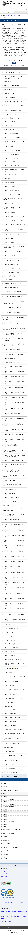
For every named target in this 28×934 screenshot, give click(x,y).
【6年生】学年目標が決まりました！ (13, 725)
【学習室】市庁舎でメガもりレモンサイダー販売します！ (14, 247)
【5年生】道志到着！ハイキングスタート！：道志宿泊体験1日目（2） (13, 470)
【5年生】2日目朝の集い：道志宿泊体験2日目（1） (14, 424)
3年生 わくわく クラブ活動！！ (11, 114)
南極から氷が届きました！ (10, 747)
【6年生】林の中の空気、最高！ (11, 647)
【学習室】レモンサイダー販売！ (12, 685)
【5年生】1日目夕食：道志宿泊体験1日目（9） (14, 435)
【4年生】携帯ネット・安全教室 (11, 264)
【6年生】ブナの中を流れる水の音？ (13, 644)
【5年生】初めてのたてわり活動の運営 (13, 194)
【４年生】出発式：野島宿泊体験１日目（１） (13, 350)
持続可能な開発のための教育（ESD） (12, 829)
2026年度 (5, 796)
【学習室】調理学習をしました (11, 118)
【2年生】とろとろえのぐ (10, 186)
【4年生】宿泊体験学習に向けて (11, 358)
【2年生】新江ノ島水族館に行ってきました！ (14, 256)
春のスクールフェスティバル (11, 89)
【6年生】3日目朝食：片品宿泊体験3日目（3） (14, 530)
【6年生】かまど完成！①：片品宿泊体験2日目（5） (14, 583)
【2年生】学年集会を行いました (11, 760)
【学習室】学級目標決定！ (10, 768)
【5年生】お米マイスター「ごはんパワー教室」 (14, 677)
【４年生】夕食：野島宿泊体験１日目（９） (13, 308)
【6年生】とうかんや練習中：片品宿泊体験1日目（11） (14, 620)
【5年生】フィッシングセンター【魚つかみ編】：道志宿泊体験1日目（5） (14, 456)
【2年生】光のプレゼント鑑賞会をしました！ (14, 690)
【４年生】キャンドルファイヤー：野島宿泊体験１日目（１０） (14, 302)
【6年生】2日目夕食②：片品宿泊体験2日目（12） (14, 546)
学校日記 (13, 15)
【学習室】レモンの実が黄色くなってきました (14, 170)
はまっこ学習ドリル (6, 874)
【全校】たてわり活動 (9, 146)
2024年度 (5, 809)
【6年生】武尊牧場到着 (9, 655)
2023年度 (19, 15)
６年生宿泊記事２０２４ (8, 821)
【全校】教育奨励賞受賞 (9, 238)
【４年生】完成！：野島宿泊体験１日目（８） (13, 313)
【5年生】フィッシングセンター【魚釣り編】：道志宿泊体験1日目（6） (14, 451)
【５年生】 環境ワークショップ (12, 234)
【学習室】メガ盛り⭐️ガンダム (11, 668)
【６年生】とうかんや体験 (10, 632)
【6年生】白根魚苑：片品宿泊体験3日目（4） (13, 525)
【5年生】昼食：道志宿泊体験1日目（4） (14, 460)
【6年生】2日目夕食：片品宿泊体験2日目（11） (14, 551)
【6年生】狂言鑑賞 (8, 203)
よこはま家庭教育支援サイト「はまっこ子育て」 (13, 903)
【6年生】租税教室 (8, 702)
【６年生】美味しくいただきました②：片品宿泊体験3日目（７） (14, 509)
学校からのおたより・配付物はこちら (12, 790)
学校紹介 (5, 783)
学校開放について (7, 858)
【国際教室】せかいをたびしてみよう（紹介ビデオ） (14, 198)
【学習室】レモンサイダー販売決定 (12, 260)
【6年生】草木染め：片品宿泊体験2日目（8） (13, 567)
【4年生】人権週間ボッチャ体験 (11, 190)
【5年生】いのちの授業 (9, 162)
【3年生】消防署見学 (9, 182)
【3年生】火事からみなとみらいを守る (13, 137)
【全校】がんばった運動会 (10, 710)
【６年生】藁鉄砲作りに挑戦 (11, 628)
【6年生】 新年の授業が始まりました (13, 175)
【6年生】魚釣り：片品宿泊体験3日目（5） (13, 520)
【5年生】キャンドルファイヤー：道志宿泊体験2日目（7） (14, 393)
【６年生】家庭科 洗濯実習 (11, 276)
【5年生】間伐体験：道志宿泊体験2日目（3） (13, 414)
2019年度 (5, 824)
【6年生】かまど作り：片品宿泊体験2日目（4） (14, 588)
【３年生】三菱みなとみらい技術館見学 (13, 354)
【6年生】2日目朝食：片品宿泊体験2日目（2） (14, 599)
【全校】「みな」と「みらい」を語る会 (13, 220)
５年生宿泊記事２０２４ (8, 806)
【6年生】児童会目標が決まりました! (13, 772)
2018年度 (5, 826)
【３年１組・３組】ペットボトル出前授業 (14, 216)
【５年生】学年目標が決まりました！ (13, 698)
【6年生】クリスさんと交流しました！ (13, 154)
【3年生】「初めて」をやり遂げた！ (13, 717)
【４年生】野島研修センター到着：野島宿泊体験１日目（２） (14, 344)
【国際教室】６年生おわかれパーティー (13, 101)
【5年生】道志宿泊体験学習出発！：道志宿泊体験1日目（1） (14, 476)
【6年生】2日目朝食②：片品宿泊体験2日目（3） (14, 593)
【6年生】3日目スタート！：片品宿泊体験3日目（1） (14, 541)
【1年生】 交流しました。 (10, 493)
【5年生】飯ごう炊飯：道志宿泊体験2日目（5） (14, 403)
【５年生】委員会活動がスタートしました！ (13, 756)
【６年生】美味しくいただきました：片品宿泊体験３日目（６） (14, 515)
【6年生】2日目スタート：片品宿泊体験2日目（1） (14, 604)
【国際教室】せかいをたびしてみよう (13, 283)
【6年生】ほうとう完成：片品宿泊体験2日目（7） (14, 572)
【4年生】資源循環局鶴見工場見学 (12, 694)
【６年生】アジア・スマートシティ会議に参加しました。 (14, 230)
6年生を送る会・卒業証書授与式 (11, 85)
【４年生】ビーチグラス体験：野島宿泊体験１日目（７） (14, 318)
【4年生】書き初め (8, 178)
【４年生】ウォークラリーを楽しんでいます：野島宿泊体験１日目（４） (14, 334)
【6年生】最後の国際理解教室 (11, 133)
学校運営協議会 (6, 854)
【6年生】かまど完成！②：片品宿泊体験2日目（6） (14, 578)
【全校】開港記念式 (8, 706)
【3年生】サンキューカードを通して (13, 497)
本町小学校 (4, 876)
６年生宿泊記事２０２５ (8, 799)
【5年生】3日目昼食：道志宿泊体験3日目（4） (14, 372)
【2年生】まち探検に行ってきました (13, 121)
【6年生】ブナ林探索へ (9, 651)
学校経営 (5, 786)
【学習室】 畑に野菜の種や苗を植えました (14, 729)
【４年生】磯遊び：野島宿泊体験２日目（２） (13, 292)
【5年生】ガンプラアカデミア (11, 158)
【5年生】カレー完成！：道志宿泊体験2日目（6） (14, 398)
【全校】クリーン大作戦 (9, 480)
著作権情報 (21, 930)
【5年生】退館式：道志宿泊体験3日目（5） (13, 367)
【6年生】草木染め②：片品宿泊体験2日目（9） (14, 562)
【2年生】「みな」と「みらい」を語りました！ (14, 224)
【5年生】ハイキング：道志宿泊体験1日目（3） (14, 465)
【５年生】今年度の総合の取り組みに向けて (14, 485)
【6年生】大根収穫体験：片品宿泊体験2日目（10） (14, 557)
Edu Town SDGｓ (6, 921)
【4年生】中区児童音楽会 (10, 212)
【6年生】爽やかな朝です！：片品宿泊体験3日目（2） (14, 536)
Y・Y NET (3, 871)
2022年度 (5, 814)
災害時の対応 (6, 840)
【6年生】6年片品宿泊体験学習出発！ (13, 659)
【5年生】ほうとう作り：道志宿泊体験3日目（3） (14, 377)
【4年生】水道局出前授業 (10, 501)
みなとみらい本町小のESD (9, 833)
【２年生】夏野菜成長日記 (10, 489)
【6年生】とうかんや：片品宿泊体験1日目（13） (14, 609)
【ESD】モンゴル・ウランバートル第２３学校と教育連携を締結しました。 (14, 77)
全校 (14, 62)
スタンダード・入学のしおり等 (10, 847)
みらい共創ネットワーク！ (9, 851)
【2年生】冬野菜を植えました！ (11, 287)
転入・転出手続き (7, 844)
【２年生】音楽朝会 (8, 125)
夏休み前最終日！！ (8, 505)
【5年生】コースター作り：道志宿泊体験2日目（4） (14, 409)
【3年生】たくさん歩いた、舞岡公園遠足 (14, 251)
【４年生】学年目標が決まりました (12, 751)
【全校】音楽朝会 (8, 672)
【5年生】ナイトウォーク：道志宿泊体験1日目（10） (14, 430)
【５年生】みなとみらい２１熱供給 (12, 268)
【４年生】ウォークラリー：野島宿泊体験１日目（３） (14, 339)
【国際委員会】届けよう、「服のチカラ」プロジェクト (14, 664)
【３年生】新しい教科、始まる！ (12, 764)
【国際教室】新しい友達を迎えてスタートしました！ (14, 733)
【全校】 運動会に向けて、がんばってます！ (13, 739)
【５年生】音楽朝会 (8, 279)
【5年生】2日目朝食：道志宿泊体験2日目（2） (14, 419)
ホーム (7, 12)
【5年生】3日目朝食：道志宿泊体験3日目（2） (14, 382)
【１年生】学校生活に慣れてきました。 (13, 743)
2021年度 (5, 816)
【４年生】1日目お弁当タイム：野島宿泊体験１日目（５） (14, 329)
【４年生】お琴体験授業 (9, 97)
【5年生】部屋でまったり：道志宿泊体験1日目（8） (14, 440)
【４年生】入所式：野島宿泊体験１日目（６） (13, 323)
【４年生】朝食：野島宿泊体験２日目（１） (13, 297)
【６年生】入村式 (8, 636)
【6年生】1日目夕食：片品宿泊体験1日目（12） (14, 615)
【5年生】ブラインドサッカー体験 (12, 150)
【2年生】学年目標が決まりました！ (13, 713)
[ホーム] (14, 3)
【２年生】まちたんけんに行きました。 (13, 72)
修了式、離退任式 (8, 81)
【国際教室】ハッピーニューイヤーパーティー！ (14, 142)
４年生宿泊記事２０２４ (8, 804)
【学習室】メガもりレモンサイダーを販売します (14, 105)
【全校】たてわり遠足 (9, 242)
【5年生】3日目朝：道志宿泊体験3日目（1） (13, 388)
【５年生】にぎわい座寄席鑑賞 (11, 272)
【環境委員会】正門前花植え (11, 93)
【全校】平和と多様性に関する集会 (12, 110)
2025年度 (5, 801)
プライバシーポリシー (7, 930)
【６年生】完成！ (8, 624)
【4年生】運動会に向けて (10, 721)
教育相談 (5, 836)
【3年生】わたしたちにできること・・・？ (14, 681)
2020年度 (5, 819)
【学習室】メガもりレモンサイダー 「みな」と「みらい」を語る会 (14, 208)
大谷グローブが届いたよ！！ (11, 129)
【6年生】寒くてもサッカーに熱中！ (13, 165)
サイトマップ (14, 932)
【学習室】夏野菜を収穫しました (12, 362)
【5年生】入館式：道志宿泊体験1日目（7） (13, 445)
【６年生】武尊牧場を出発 (10, 640)
